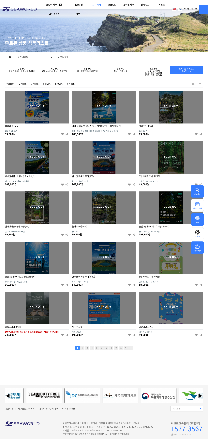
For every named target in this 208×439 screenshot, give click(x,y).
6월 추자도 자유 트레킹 (149, 176)
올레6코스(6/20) (146, 125)
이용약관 (9, 408)
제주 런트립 (77, 326)
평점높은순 (47, 84)
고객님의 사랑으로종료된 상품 (186, 70)
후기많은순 (59, 84)
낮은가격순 (23, 84)
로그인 (186, 8)
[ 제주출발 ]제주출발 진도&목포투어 (87, 70)
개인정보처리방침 (26, 408)
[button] (54, 9)
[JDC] (70, 395)
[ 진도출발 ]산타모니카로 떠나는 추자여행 (54, 70)
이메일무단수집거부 (48, 408)
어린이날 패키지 (146, 326)
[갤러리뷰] (200, 84)
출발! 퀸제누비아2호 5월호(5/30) (20, 276)
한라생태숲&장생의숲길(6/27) (18, 226)
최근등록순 (71, 84)
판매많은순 (11, 84)
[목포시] (185, 395)
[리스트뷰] (193, 84)
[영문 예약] (174, 9)
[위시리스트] (62, 134)
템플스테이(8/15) (13, 326)
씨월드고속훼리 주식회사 (93, 434)
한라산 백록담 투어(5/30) (83, 276)
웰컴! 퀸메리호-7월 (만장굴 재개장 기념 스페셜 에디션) (96, 125)
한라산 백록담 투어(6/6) (83, 176)
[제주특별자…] (109, 395)
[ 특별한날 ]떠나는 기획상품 (120, 70)
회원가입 (193, 8)
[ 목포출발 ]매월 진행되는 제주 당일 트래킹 (21, 70)
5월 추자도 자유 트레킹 (149, 276)
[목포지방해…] (147, 395)
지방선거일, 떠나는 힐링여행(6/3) (20, 176)
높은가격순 (35, 84)
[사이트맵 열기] (203, 9)
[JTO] (32, 395)
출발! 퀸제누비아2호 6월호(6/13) (154, 226)
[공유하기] (66, 134)
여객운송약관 (68, 408)
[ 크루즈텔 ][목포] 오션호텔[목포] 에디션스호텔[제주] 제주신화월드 (153, 72)
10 (121, 347)
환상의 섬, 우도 (12, 125)
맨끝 (130, 348)
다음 (126, 348)
